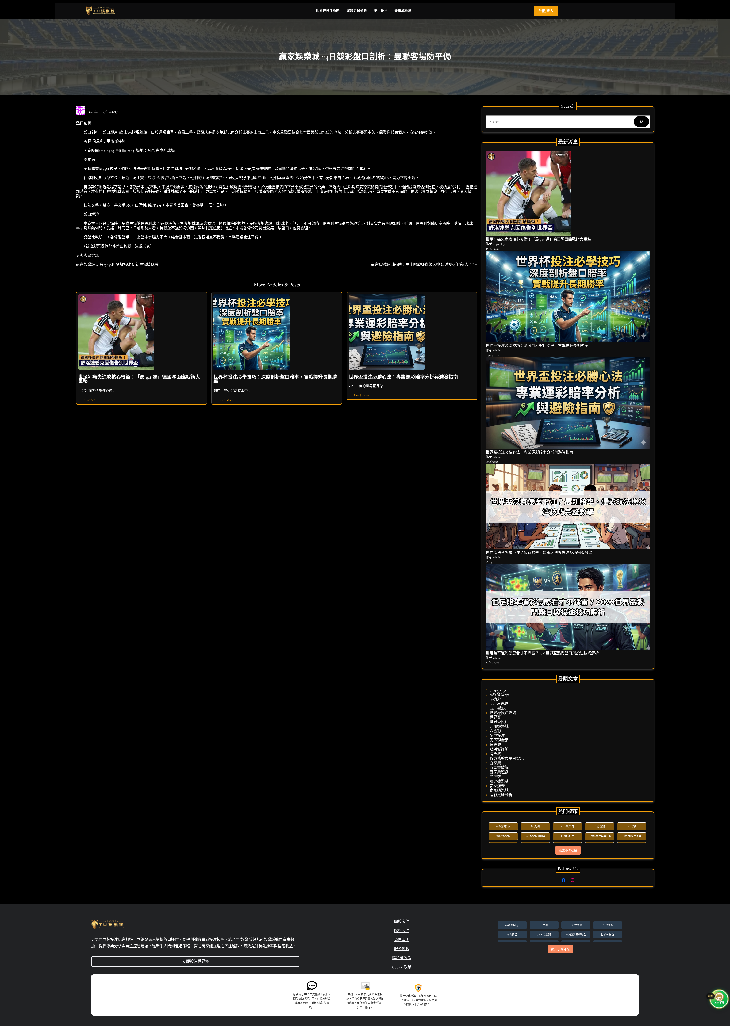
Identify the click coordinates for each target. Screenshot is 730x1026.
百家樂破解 (499, 767)
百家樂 (495, 763)
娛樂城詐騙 (499, 749)
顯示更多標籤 (568, 850)
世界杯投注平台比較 (600, 836)
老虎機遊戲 (499, 781)
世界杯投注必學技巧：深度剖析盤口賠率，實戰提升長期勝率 (537, 346)
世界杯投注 (567, 836)
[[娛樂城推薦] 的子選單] (413, 11)
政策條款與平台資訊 (507, 758)
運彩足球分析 (501, 795)
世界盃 (495, 717)
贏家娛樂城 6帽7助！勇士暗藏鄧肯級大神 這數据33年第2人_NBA (424, 264)
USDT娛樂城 (503, 836)
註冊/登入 (546, 11)
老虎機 (495, 777)
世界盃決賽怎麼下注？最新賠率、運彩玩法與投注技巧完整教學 (539, 553)
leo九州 (495, 699)
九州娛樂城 (499, 726)
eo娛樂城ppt (499, 694)
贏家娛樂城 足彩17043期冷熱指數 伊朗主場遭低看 (117, 264)
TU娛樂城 (599, 826)
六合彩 (495, 731)
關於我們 (401, 921)
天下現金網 (499, 740)
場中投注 (497, 736)
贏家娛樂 (497, 786)
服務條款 (401, 949)
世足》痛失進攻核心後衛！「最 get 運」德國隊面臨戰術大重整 (538, 239)
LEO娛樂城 (499, 704)
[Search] (641, 121)
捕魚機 (495, 754)
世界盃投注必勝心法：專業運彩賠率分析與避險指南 (529, 452)
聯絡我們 (401, 931)
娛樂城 (495, 745)
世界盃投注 (499, 722)
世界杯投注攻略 (503, 713)
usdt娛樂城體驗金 (535, 836)
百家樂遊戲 (499, 772)
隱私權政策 (401, 958)
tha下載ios (498, 708)
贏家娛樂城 (499, 790)
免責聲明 (401, 940)
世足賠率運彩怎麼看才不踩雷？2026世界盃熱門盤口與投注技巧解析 (542, 653)
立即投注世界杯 (195, 961)
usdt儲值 (632, 826)
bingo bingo (498, 690)
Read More (91, 400)
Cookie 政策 (401, 967)
